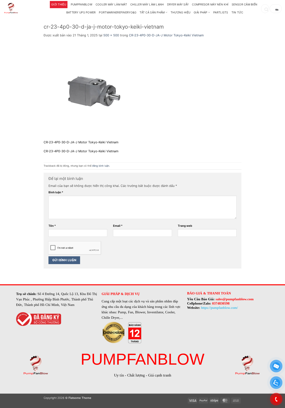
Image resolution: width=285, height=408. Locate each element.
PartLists (220, 12)
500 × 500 (111, 35)
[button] (276, 8)
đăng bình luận (100, 165)
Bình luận (55, 192)
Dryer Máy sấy (178, 4)
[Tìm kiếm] (265, 8)
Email (118, 225)
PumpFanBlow (81, 4)
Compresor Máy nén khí (210, 4)
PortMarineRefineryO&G (117, 12)
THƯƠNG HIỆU (180, 12)
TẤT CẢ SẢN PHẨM (152, 12)
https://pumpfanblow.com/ (219, 308)
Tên (52, 225)
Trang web (185, 225)
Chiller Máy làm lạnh (147, 4)
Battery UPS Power (81, 12)
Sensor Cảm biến (244, 4)
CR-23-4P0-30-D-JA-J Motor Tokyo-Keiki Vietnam (166, 35)
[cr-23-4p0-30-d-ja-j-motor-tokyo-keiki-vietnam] (92, 91)
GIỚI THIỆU (58, 4)
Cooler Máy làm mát (111, 4)
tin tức (237, 12)
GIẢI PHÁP (200, 12)
